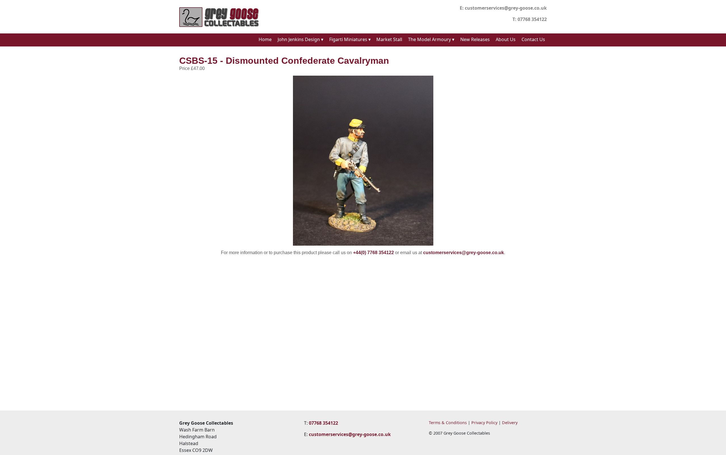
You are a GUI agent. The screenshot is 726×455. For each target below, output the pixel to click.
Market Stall (389, 39)
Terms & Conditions (448, 422)
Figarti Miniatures (350, 39)
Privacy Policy (484, 422)
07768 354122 (532, 19)
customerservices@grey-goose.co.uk (506, 8)
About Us (506, 39)
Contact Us (533, 39)
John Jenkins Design (300, 39)
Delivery (510, 422)
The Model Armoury (431, 39)
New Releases (475, 39)
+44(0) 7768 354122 (373, 252)
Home (265, 39)
